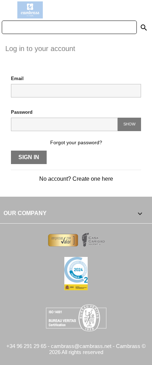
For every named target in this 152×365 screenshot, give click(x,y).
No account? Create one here (76, 179)
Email (17, 78)
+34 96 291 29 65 (26, 346)
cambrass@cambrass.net (82, 346)
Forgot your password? (76, 142)
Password (22, 112)
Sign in (28, 157)
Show (129, 124)
